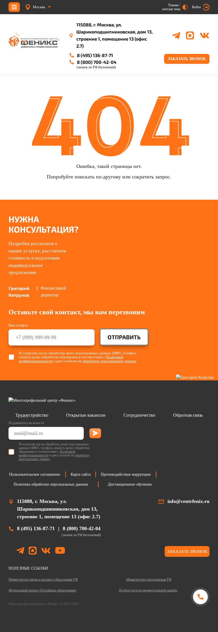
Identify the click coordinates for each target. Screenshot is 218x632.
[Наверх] (200, 618)
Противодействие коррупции (126, 474)
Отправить (124, 337)
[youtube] (60, 551)
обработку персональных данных (110, 361)
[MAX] (190, 35)
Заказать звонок (187, 59)
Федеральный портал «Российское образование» (43, 590)
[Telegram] (176, 35)
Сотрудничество (139, 415)
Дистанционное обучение (130, 484)
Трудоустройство (31, 415)
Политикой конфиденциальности (47, 453)
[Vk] (204, 35)
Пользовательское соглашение (34, 474)
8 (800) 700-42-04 (96, 62)
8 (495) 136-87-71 (95, 55)
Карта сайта (81, 474)
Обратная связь (188, 415)
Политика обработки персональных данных (51, 484)
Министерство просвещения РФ (148, 580)
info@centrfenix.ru (188, 501)
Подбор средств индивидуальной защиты (148, 590)
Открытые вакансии (86, 415)
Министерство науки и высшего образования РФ (43, 580)
